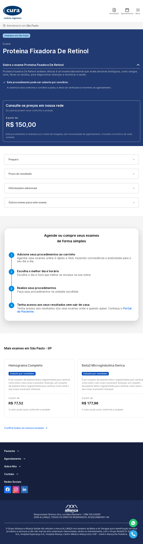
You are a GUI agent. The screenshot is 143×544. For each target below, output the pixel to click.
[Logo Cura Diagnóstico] (12, 11)
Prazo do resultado (20, 173)
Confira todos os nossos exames (24, 427)
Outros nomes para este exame (28, 202)
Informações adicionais (23, 188)
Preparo (13, 159)
